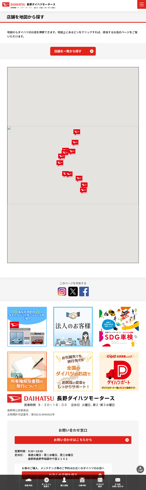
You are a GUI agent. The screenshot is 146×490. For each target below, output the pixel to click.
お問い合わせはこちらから (73, 439)
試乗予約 (28, 485)
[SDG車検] (119, 326)
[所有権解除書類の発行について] (27, 371)
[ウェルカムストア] (73, 326)
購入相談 (64, 485)
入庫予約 (82, 485)
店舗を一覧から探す (68, 51)
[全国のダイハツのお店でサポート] (73, 371)
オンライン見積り (46, 485)
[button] (78, 132)
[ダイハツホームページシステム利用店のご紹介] (27, 326)
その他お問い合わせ (117, 485)
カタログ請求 (100, 485)
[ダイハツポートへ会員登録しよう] (119, 371)
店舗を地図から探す (25, 17)
